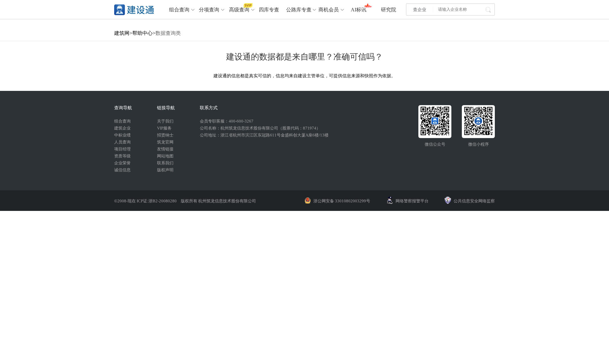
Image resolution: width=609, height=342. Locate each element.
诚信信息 (122, 170)
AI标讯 (358, 9)
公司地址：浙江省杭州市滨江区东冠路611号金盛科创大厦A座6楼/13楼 (264, 135)
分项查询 (209, 9)
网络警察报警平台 (412, 201)
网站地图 (165, 156)
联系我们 (165, 163)
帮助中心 (142, 33)
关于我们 (165, 121)
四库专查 (269, 9)
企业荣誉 (122, 163)
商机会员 (328, 9)
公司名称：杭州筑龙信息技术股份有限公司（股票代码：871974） (260, 128)
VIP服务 (164, 128)
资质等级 (122, 156)
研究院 (388, 9)
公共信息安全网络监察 (474, 201)
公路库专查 (298, 9)
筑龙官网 (165, 142)
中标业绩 (122, 135)
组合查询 (179, 9)
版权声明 (165, 170)
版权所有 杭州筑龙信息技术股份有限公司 (218, 201)
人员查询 (122, 142)
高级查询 (239, 9)
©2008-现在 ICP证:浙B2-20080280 (146, 201)
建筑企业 (122, 128)
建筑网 (121, 33)
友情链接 (165, 149)
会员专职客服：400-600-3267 (226, 121)
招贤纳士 (165, 135)
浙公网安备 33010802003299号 (341, 201)
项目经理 (122, 149)
